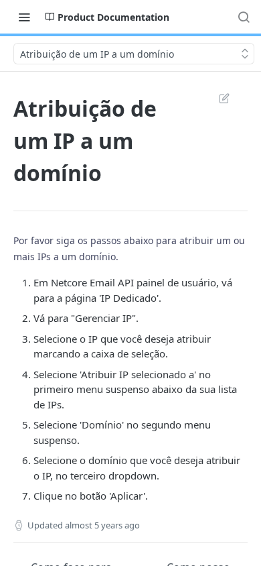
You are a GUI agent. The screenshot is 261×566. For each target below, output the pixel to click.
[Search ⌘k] (243, 16)
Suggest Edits (217, 98)
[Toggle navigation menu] (24, 16)
